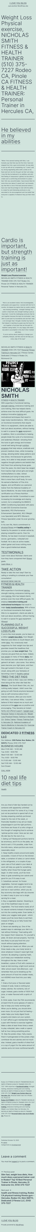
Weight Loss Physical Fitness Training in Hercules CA (17, 716)
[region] (18, 545)
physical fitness (7, 527)
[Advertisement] (18, 216)
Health (3, 789)
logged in (15, 1162)
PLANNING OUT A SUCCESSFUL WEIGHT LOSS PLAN (14, 628)
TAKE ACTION (11, 569)
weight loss (28, 711)
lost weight (5, 657)
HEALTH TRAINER (17, 400)
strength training (7, 406)
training (20, 414)
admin (5, 1142)
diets (8, 643)
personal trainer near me (11, 581)
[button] (18, 545)
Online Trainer (10, 719)
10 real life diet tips (14, 780)
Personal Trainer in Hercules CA (14, 714)
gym (20, 619)
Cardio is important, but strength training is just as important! (16, 254)
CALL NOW (5, 771)
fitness (29, 559)
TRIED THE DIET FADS (14, 676)
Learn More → (6, 564)
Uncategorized (16, 1145)
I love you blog (18, 3)
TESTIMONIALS (12, 552)
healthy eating (23, 674)
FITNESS (4, 400)
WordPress (20, 1225)
